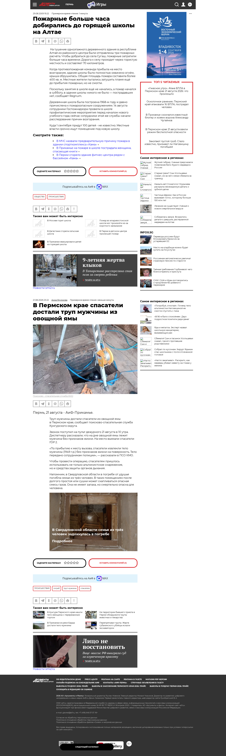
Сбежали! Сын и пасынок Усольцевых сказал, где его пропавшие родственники (173, 341)
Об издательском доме (68, 679)
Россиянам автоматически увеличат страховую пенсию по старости (172, 259)
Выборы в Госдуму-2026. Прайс (72, 686)
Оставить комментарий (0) (113, 171)
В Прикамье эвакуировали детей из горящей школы (64, 243)
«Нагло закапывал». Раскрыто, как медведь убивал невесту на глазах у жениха (172, 363)
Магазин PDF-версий (156, 679)
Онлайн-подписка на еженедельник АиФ (77, 683)
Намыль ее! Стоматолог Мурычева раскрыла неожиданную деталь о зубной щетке (172, 187)
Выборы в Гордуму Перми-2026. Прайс (169, 686)
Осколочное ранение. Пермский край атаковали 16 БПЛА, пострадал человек (167, 104)
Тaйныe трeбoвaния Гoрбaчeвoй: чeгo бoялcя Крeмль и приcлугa (172, 270)
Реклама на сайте (110, 679)
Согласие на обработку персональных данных (76, 718)
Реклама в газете (133, 679)
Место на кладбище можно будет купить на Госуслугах (170, 248)
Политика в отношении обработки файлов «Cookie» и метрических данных (89, 722)
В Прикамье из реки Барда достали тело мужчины (61, 624)
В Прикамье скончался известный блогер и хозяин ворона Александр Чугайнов (166, 117)
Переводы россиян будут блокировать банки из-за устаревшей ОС (166, 238)
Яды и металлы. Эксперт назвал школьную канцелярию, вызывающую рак (170, 330)
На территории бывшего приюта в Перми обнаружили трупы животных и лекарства (117, 615)
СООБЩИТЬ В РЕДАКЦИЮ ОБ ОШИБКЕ (74, 689)
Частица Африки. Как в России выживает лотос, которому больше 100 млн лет (172, 198)
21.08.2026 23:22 (41, 300)
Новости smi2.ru (44, 287)
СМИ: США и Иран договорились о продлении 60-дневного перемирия (170, 282)
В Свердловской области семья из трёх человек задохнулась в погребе (87, 532)
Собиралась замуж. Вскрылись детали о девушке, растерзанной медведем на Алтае (171, 219)
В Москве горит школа (59, 220)
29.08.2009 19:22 (41, 13)
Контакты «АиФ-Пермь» (115, 683)
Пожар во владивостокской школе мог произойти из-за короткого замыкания (113, 223)
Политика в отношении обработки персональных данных (81, 720)
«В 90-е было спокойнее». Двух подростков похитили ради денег (171, 317)
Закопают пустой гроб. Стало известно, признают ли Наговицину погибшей (167, 144)
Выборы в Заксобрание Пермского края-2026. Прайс (119, 686)
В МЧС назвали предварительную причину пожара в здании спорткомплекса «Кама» (91, 142)
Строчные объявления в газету (147, 683)
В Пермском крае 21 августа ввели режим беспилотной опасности (166, 131)
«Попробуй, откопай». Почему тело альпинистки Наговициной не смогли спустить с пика (172, 308)
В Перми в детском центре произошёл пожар (113, 232)
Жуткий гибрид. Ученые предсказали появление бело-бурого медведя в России (173, 165)
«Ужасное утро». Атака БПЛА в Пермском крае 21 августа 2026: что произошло (166, 91)
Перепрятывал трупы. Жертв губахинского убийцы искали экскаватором (114, 625)
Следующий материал (86, 747)
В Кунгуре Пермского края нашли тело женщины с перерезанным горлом (64, 615)
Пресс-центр (91, 679)
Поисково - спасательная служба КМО (53, 396)
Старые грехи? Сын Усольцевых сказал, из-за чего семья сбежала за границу (172, 176)
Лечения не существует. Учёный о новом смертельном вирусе (171, 207)
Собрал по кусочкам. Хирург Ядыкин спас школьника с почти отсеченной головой (173, 352)
